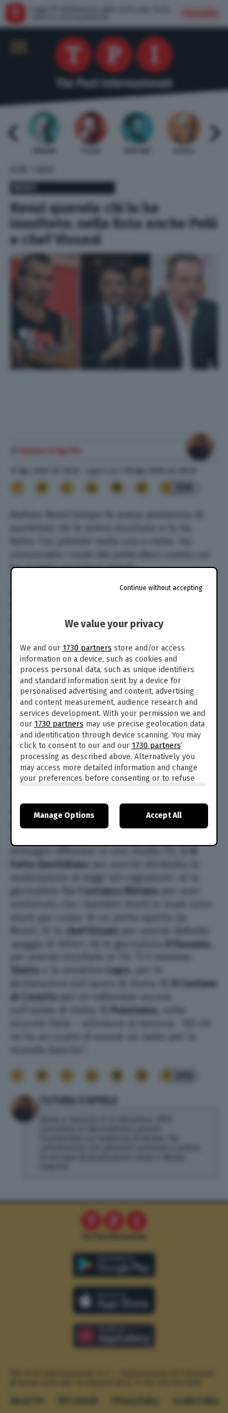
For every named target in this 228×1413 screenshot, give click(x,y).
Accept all (164, 815)
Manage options (64, 815)
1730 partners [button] (87, 648)
